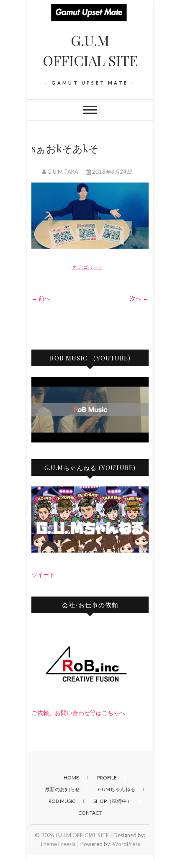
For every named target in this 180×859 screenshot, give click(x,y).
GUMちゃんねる (116, 789)
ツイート (43, 574)
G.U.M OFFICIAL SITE (90, 50)
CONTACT (90, 813)
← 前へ (40, 298)
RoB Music (62, 801)
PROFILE (107, 777)
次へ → (139, 298)
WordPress (126, 844)
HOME (71, 777)
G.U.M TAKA (63, 171)
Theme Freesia (58, 844)
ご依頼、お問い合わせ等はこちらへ (78, 712)
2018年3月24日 (111, 171)
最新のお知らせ (62, 789)
